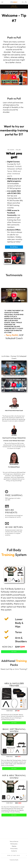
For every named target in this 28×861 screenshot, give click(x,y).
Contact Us (14, 851)
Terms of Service (14, 841)
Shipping (14, 846)
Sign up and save (13, 855)
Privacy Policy (14, 848)
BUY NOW (14, 651)
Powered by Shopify (14, 859)
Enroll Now (14, 247)
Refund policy (13, 843)
